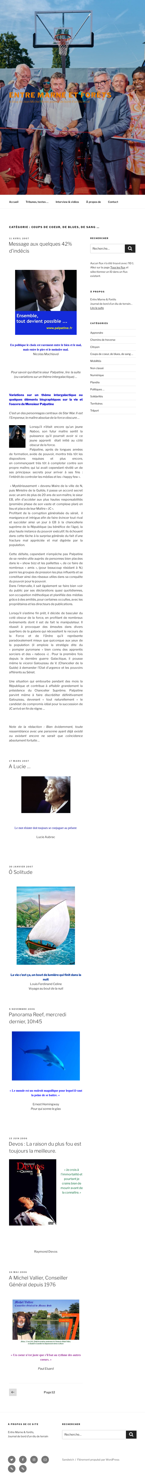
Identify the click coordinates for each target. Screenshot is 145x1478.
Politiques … (97, 389)
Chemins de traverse (102, 339)
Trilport (94, 410)
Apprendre (96, 332)
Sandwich (68, 1459)
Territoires (96, 403)
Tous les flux (117, 267)
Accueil (14, 201)
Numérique (97, 375)
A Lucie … (20, 766)
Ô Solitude (20, 872)
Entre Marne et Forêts (60, 95)
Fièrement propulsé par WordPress (98, 1459)
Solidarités (96, 396)
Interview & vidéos (67, 201)
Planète (95, 382)
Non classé (97, 368)
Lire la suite (97, 307)
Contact (113, 201)
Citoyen (94, 346)
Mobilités (95, 360)
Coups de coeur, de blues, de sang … (111, 353)
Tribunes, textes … (37, 201)
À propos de (93, 201)
